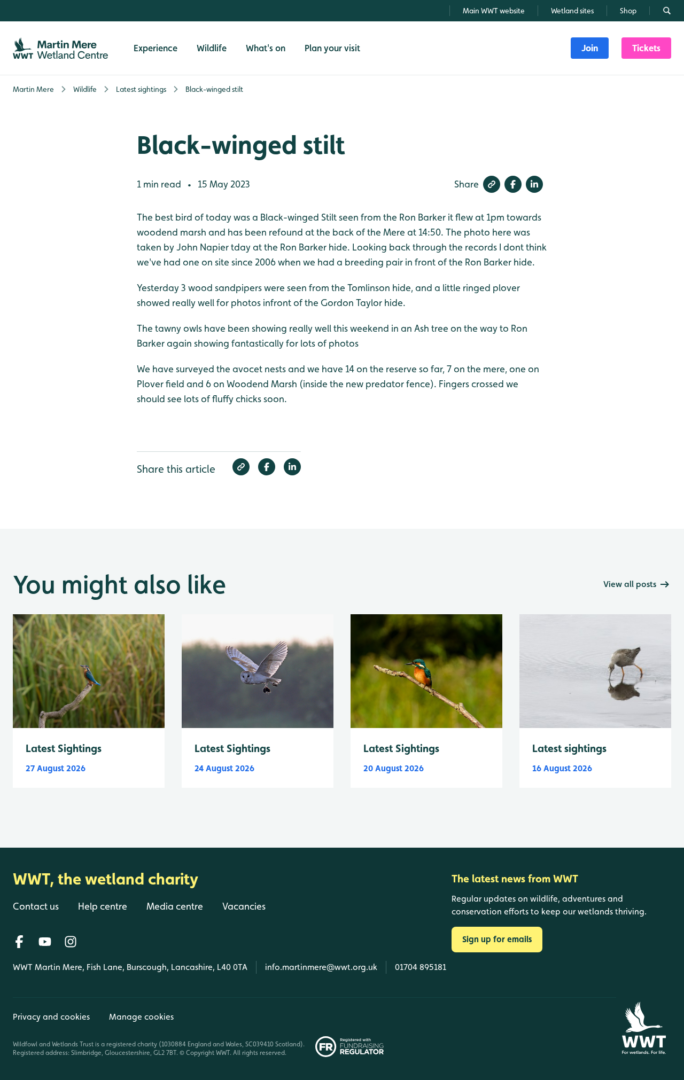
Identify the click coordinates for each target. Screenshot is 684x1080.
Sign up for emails (497, 939)
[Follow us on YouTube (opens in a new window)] (44, 941)
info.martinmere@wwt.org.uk (321, 967)
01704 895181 (420, 967)
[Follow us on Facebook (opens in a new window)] (19, 941)
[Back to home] (643, 1028)
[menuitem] (590, 48)
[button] (491, 184)
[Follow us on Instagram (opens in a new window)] (70, 941)
